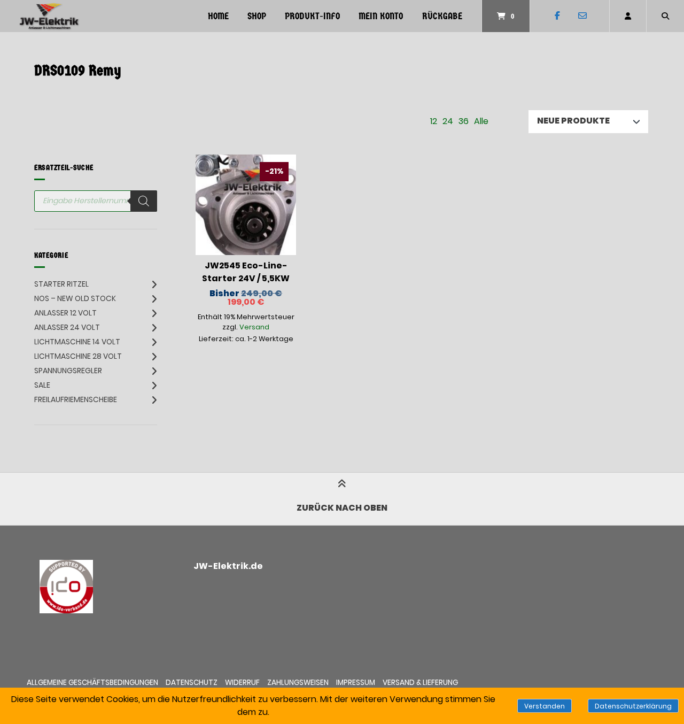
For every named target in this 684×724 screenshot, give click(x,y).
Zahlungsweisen (298, 682)
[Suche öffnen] (665, 16)
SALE (42, 385)
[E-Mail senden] (582, 16)
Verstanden (544, 706)
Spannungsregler (68, 370)
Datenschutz (191, 682)
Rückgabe (442, 16)
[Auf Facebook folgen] (557, 16)
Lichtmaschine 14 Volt (77, 341)
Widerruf (242, 682)
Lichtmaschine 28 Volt (78, 356)
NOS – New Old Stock (75, 298)
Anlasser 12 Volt (65, 312)
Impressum (355, 682)
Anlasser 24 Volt (67, 327)
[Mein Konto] (628, 16)
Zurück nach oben (342, 508)
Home (218, 16)
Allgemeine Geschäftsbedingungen (92, 682)
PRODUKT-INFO (312, 16)
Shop (256, 16)
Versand (254, 327)
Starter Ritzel (61, 284)
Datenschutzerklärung (633, 706)
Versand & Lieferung (420, 682)
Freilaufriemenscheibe (75, 399)
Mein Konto (381, 16)
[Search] (143, 201)
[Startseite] (49, 16)
